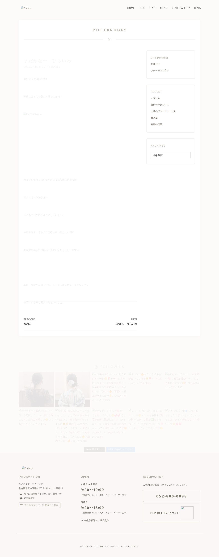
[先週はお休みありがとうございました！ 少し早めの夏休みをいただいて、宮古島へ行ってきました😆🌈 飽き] (72, 426)
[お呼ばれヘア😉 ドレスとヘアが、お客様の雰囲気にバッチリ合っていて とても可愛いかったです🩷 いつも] (36, 389)
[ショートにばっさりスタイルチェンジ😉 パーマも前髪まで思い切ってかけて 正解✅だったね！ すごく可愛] (146, 426)
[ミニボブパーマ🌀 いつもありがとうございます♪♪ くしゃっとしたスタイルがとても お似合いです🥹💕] (182, 426)
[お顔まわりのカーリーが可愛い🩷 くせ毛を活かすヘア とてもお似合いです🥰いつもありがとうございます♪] (182, 389)
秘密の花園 (156, 124)
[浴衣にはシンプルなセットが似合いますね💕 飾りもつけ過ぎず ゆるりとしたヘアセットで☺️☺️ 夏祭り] (72, 389)
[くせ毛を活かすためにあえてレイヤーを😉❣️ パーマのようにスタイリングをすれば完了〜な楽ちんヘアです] (109, 389)
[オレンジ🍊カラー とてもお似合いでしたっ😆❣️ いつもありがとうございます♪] (146, 389)
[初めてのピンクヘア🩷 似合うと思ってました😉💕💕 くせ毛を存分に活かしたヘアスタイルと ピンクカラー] (109, 426)
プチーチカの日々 (50, 66)
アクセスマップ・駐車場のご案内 (41, 505)
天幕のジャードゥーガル (163, 111)
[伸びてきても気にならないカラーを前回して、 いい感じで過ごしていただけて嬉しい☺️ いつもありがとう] (36, 426)
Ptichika (98, 546)
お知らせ (155, 63)
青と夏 (154, 117)
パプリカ (155, 98)
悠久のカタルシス (160, 104)
